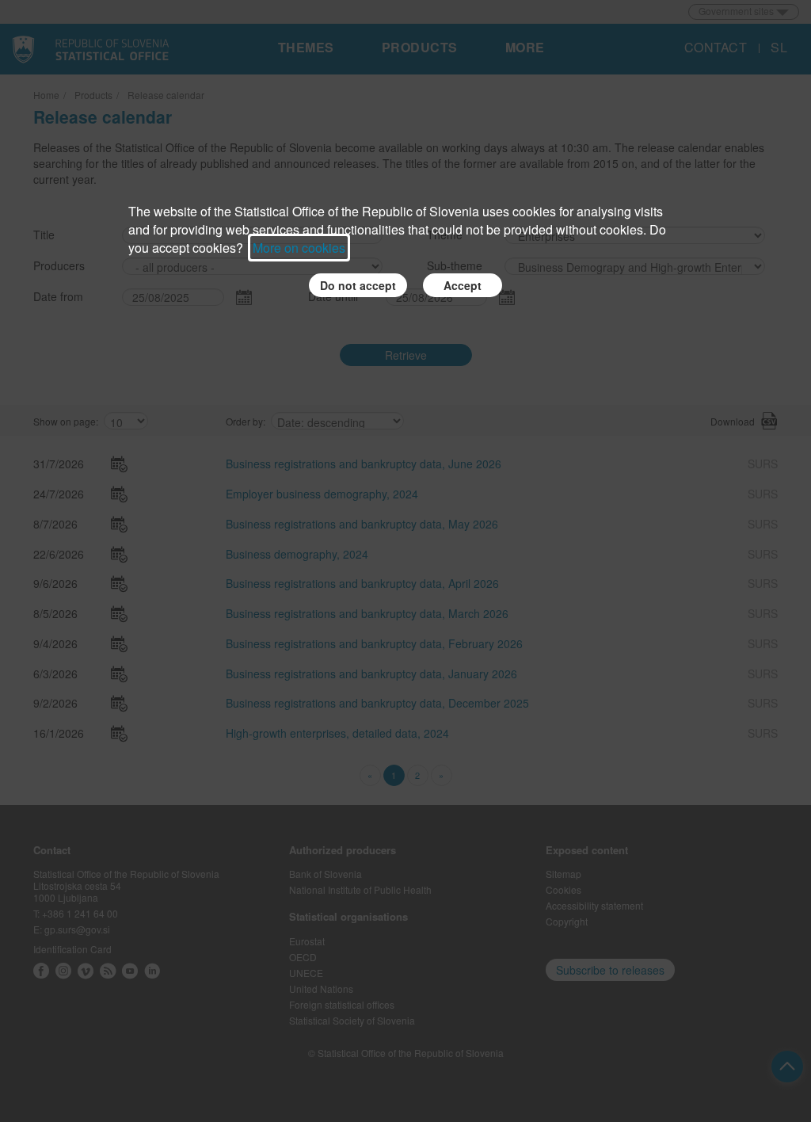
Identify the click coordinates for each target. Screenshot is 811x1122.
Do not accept (358, 285)
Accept (463, 285)
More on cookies (299, 248)
